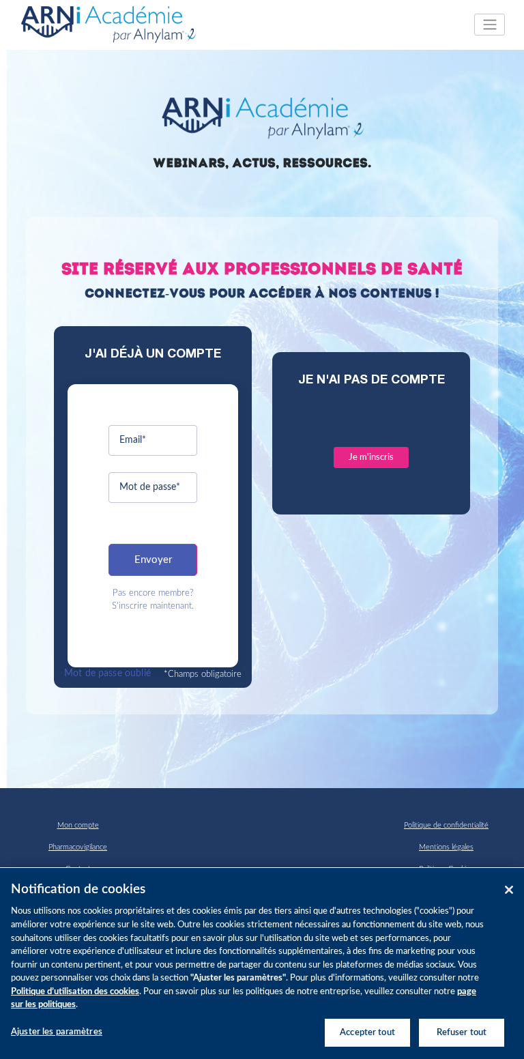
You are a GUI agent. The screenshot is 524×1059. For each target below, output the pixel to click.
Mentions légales (446, 847)
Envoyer (153, 560)
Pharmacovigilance (77, 847)
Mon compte (78, 825)
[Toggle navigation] (489, 24)
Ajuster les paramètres (56, 1032)
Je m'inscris (371, 457)
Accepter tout (367, 1032)
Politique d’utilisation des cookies (75, 991)
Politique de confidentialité (446, 825)
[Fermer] (509, 890)
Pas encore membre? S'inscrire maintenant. (153, 599)
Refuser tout (462, 1032)
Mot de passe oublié (107, 673)
